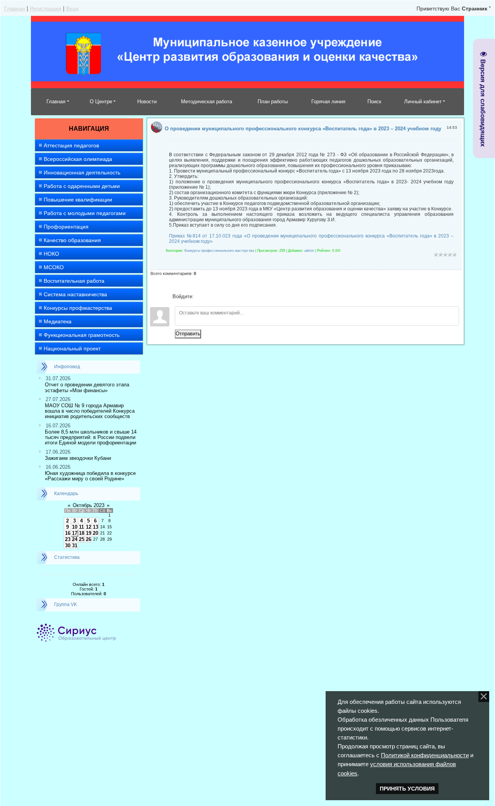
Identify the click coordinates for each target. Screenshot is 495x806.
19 (88, 533)
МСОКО (54, 267)
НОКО (51, 254)
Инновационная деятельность (82, 172)
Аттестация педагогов (71, 145)
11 (81, 527)
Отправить (188, 333)
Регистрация (45, 8)
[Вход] (201, 296)
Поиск (374, 101)
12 (88, 527)
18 (81, 533)
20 (95, 533)
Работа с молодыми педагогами (85, 213)
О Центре (101, 101)
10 (74, 527)
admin (309, 251)
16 (67, 533)
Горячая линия (328, 101)
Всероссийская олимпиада (78, 159)
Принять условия (407, 789)
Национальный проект (72, 348)
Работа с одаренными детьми (82, 186)
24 (74, 539)
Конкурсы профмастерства (78, 308)
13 (95, 527)
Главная (14, 8)
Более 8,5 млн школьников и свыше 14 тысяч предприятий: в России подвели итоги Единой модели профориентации (91, 437)
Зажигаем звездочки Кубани (78, 458)
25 (81, 539)
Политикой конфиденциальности (425, 755)
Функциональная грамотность (81, 335)
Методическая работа (206, 101)
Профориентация (66, 227)
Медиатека (58, 321)
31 (74, 545)
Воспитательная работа (74, 281)
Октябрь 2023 (88, 505)
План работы (273, 101)
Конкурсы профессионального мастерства (219, 251)
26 (88, 539)
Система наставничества (75, 294)
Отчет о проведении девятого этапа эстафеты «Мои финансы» (87, 387)
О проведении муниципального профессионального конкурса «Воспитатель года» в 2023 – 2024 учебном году (303, 128)
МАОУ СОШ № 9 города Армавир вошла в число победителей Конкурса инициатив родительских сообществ (90, 411)
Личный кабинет (423, 101)
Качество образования (72, 240)
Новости (147, 101)
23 (67, 539)
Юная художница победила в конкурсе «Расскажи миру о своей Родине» (90, 476)
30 (67, 545)
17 (74, 533)
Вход (72, 8)
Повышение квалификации (78, 199)
